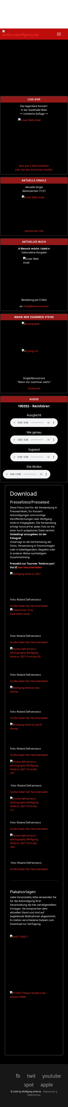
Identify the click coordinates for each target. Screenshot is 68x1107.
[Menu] (59, 34)
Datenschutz (34, 1094)
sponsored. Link (34, 231)
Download (34, 388)
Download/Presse (45, 23)
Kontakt (27, 23)
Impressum (49, 1091)
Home (16, 23)
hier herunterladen (30, 567)
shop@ (27, 306)
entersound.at (40, 306)
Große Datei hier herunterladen (29, 606)
